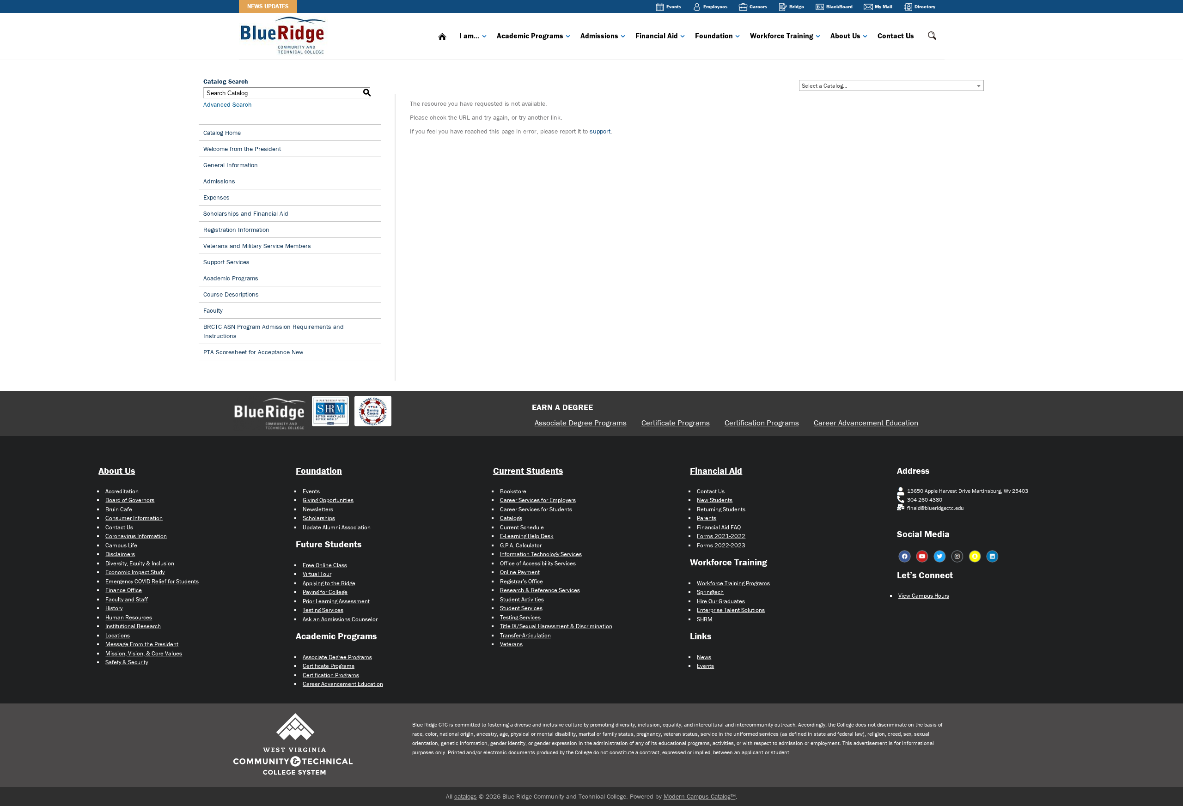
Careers (758, 6)
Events (673, 6)
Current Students (528, 470)
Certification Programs (762, 423)
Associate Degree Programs (581, 423)
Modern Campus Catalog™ (700, 796)
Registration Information (236, 229)
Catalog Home (222, 132)
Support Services (226, 262)
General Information (230, 165)
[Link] (285, 34)
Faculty (213, 310)
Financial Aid (656, 35)
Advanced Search (227, 104)
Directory (925, 6)
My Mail (883, 6)
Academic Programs (530, 35)
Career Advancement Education (866, 423)
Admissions (599, 35)
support (600, 131)
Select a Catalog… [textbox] (825, 86)
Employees (715, 6)
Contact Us (896, 35)
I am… (469, 35)
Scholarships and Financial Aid (245, 213)
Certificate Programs (675, 423)
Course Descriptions (231, 294)
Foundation (714, 35)
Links (700, 636)
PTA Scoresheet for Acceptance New (253, 352)
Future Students (328, 544)
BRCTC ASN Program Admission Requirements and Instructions (273, 331)
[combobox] (891, 85)
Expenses (216, 197)
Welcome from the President (242, 149)
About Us (845, 35)
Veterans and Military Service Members (257, 246)
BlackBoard (839, 6)
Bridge (796, 6)
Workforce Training (781, 35)
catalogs (465, 796)
